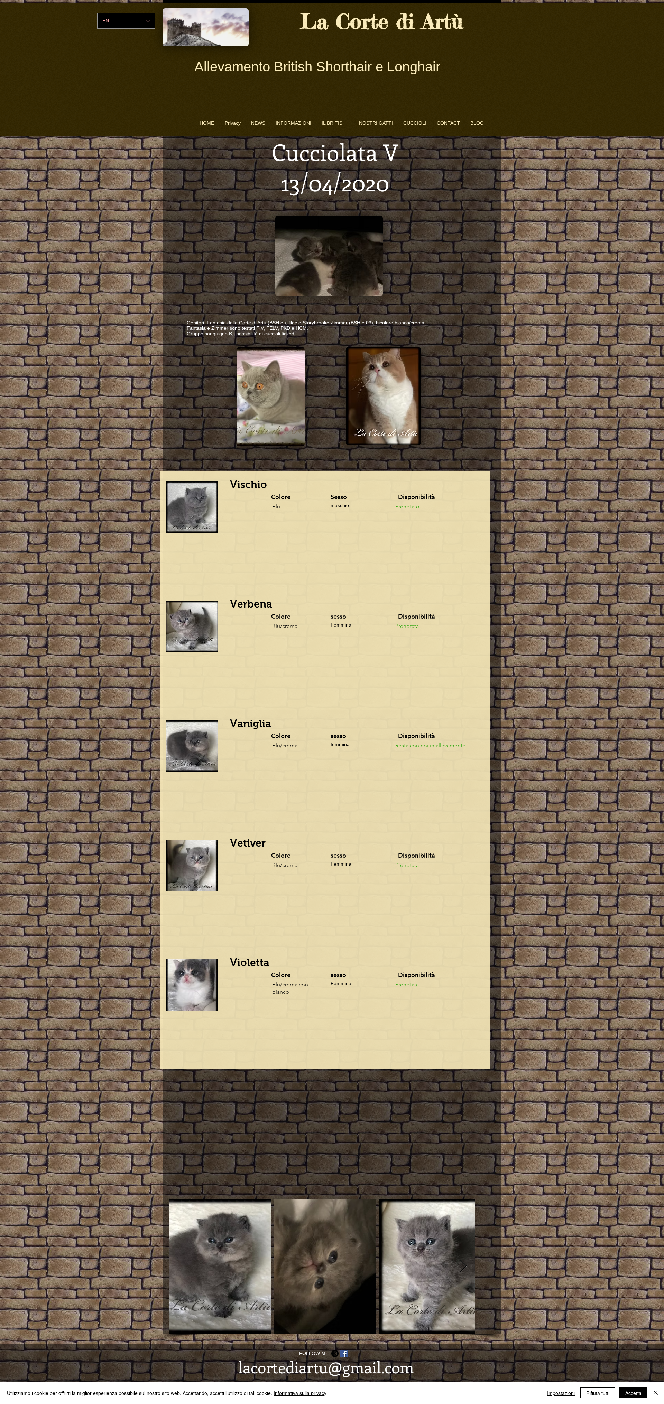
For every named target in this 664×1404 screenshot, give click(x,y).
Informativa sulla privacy (300, 1392)
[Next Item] (463, 1266)
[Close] (656, 1392)
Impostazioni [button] (561, 1392)
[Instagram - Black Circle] (335, 1353)
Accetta (633, 1392)
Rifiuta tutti (597, 1392)
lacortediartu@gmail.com (326, 1367)
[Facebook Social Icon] (344, 1353)
